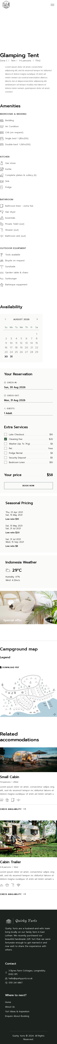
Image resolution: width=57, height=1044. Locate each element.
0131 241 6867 (16, 982)
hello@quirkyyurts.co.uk (21, 978)
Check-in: (12, 382)
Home (8, 1002)
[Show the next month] (37, 319)
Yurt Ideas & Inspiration (17, 1011)
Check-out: (13, 395)
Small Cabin (9, 777)
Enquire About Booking (17, 1016)
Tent (13, 60)
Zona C (3, 60)
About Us (10, 1006)
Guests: (11, 408)
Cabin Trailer (10, 862)
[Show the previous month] (5, 319)
